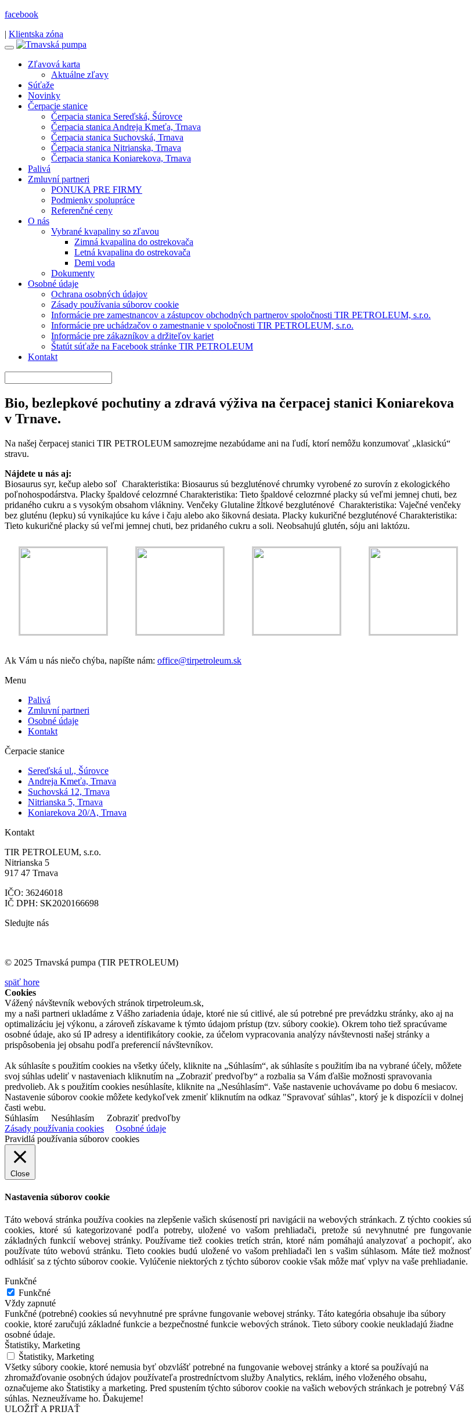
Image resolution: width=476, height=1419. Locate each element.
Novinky (44, 95)
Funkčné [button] (21, 1281)
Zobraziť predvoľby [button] (144, 1118)
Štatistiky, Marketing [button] (42, 1345)
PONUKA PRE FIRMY (96, 190)
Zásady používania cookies (54, 1128)
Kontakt (42, 357)
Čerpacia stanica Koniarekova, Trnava (121, 158)
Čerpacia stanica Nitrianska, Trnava (116, 148)
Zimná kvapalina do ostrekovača (133, 242)
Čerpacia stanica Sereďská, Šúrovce (116, 116)
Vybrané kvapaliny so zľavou (105, 231)
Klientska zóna (36, 34)
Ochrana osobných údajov (99, 294)
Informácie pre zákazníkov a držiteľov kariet (132, 336)
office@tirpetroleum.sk (199, 660)
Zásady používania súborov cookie (115, 304)
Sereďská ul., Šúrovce (68, 771)
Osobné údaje (53, 284)
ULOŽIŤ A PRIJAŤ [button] (42, 1409)
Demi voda (94, 263)
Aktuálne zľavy (80, 75)
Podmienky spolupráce (93, 200)
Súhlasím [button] (21, 1118)
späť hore (22, 982)
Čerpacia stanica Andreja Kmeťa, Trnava (126, 127)
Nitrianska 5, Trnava (65, 802)
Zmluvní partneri (58, 179)
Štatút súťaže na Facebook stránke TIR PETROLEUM (152, 346)
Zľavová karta (54, 64)
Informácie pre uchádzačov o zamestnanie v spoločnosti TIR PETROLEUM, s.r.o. (202, 325)
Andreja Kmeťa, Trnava (72, 781)
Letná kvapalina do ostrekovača (132, 252)
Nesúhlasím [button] (72, 1118)
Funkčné (35, 1293)
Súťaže (41, 85)
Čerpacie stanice (58, 106)
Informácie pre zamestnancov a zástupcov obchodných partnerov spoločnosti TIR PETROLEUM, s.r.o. (241, 315)
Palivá (39, 169)
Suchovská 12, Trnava (69, 792)
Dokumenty (73, 273)
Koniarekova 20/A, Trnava (77, 812)
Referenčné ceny (82, 210)
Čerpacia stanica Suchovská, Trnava (117, 137)
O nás (38, 221)
